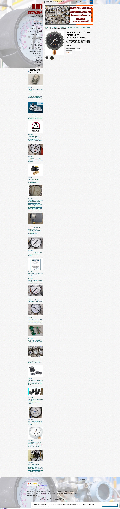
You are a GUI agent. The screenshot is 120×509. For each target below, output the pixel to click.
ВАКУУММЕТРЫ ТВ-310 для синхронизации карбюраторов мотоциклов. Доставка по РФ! (35, 321)
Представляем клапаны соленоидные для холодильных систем (34, 181)
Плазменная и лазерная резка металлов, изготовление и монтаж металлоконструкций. (35, 97)
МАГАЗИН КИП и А (54, 27)
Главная (46, 27)
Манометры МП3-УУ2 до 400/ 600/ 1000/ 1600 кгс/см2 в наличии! (35, 254)
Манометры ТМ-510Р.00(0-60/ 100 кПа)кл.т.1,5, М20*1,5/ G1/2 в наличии (35, 160)
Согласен (110, 505)
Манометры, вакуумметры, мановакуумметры (69, 27)
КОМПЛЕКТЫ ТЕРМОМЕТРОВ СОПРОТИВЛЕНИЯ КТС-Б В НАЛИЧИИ (35, 342)
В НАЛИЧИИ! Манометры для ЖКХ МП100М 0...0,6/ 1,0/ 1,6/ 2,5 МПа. (35, 423)
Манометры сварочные (85, 27)
